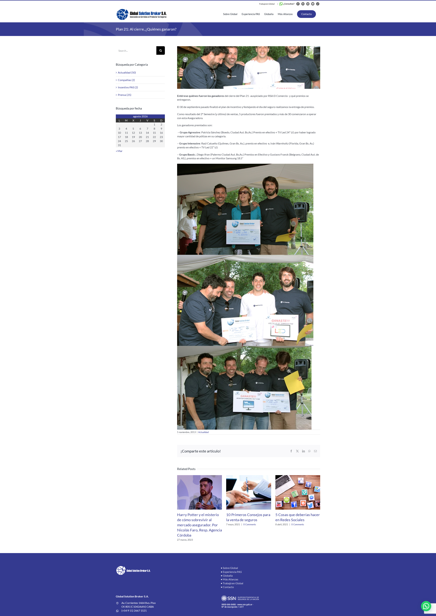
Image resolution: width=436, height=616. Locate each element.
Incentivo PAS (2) (128, 87)
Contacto (228, 587)
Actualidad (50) (127, 72)
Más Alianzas (230, 579)
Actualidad (203, 432)
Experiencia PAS (232, 571)
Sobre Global (230, 567)
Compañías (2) (126, 80)
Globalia (228, 575)
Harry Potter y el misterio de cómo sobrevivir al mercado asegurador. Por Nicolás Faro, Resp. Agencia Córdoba (199, 524)
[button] (426, 606)
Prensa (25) (124, 94)
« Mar (119, 150)
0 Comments (249, 524)
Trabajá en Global (267, 4)
